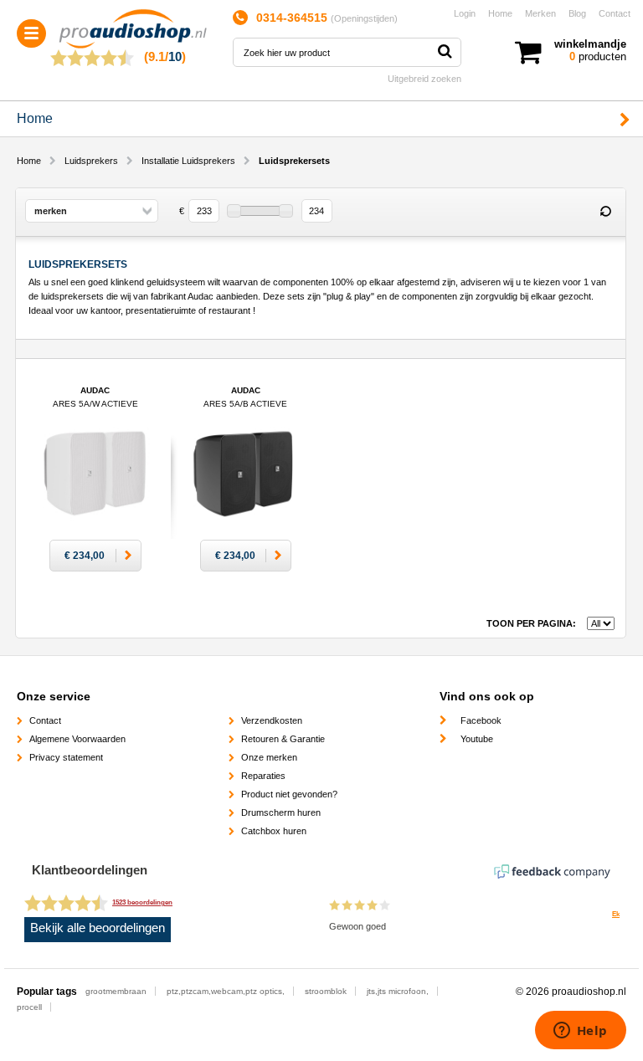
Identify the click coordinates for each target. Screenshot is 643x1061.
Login (465, 13)
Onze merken (269, 757)
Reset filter (605, 211)
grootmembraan (116, 991)
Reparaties (263, 776)
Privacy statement (66, 757)
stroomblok (326, 991)
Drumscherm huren (281, 812)
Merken (540, 13)
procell (29, 1007)
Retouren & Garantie (283, 739)
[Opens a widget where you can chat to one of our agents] (580, 1032)
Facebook (481, 720)
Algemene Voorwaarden (77, 739)
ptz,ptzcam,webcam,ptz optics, (226, 991)
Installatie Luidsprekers (188, 161)
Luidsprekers (91, 161)
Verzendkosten (271, 720)
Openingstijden (364, 18)
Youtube (476, 739)
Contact (614, 13)
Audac (95, 404)
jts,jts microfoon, (398, 991)
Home (500, 13)
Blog (577, 13)
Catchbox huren (273, 831)
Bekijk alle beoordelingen (97, 928)
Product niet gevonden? (289, 794)
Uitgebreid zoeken (424, 79)
